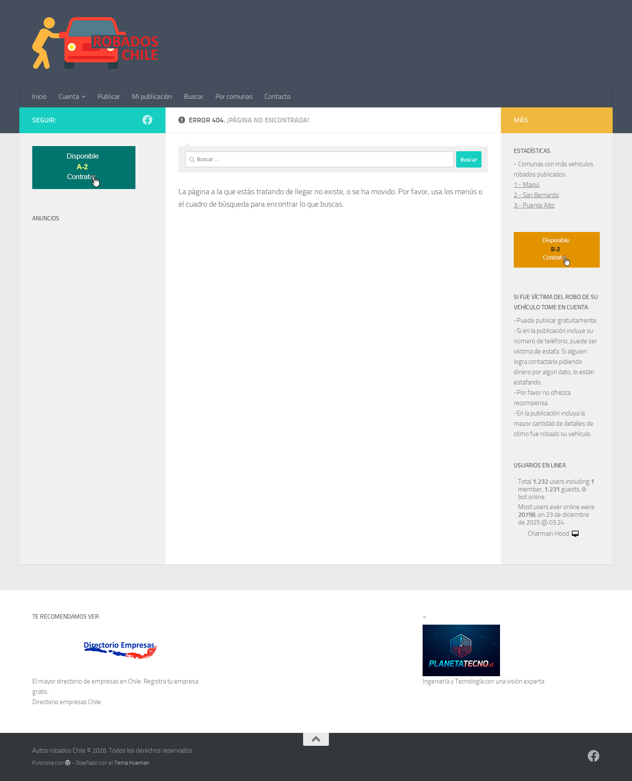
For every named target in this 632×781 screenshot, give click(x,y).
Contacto (277, 96)
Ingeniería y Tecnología (453, 681)
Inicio (39, 96)
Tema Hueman (131, 763)
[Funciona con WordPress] (68, 763)
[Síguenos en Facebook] (147, 120)
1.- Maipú (527, 185)
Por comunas (233, 96)
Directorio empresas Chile (66, 702)
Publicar (109, 96)
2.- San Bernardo (536, 195)
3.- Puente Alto (534, 205)
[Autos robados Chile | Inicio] (95, 43)
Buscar (193, 96)
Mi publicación (152, 96)
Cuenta (68, 96)
